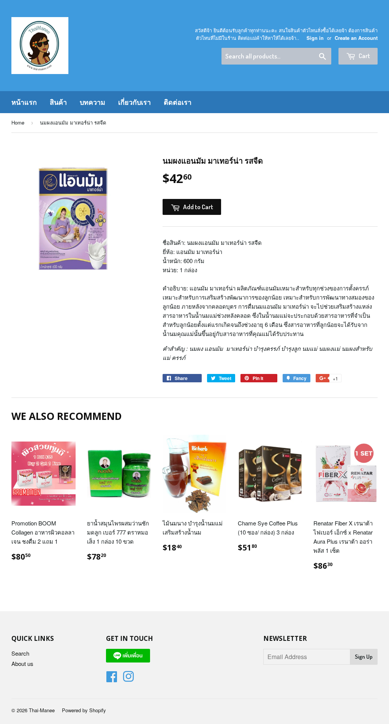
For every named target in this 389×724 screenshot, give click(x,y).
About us (22, 663)
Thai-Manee (42, 710)
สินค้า (58, 102)
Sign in (315, 38)
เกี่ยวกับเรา (134, 102)
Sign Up (364, 656)
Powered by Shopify (84, 710)
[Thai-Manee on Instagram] (128, 679)
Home (17, 122)
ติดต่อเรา (177, 102)
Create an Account (356, 38)
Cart (363, 56)
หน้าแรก (24, 102)
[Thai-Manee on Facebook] (111, 679)
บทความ (92, 102)
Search (20, 653)
